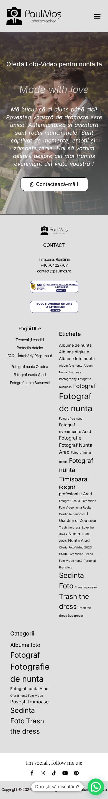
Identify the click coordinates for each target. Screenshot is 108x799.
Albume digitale (74, 351)
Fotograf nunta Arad (30, 374)
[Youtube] (65, 772)
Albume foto (25, 645)
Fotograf (84, 385)
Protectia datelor (30, 347)
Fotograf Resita (69, 501)
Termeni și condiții (30, 339)
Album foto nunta (70, 365)
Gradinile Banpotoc (72, 514)
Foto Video (88, 501)
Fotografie (70, 438)
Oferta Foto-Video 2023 (75, 547)
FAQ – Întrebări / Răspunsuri (29, 355)
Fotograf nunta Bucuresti (29, 382)
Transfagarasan (86, 587)
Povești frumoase (29, 701)
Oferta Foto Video (71, 554)
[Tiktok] (54, 772)
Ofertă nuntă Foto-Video (26, 696)
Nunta (74, 533)
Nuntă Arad (79, 540)
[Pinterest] (76, 772)
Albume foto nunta (77, 358)
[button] (97, 16)
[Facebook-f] (31, 772)
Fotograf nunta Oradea (29, 366)
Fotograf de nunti (71, 418)
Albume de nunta (75, 345)
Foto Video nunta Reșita (75, 507)
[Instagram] (42, 772)
